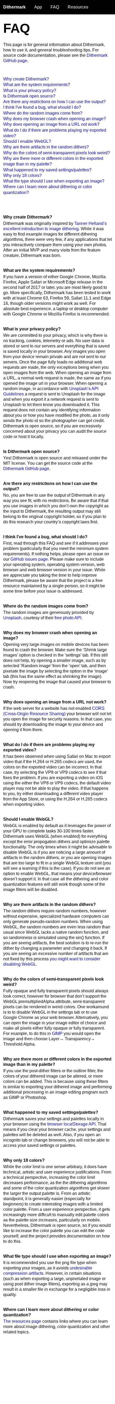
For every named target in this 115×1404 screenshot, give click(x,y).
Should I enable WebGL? (27, 141)
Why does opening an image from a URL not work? (51, 124)
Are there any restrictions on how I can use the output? (54, 101)
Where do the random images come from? (42, 113)
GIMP (57, 1033)
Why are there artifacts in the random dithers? (46, 147)
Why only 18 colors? (22, 175)
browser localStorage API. (72, 1124)
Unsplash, (12, 618)
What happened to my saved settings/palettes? (47, 170)
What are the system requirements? (36, 84)
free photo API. (68, 618)
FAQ (55, 7)
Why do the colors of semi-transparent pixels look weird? (56, 153)
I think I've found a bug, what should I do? (42, 107)
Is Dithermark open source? (29, 96)
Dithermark (14, 7)
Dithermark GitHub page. (26, 468)
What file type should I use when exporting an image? (53, 181)
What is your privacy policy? (29, 90)
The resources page (22, 1321)
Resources (78, 7)
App (38, 7)
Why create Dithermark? (26, 79)
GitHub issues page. (29, 559)
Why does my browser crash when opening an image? (54, 118)
